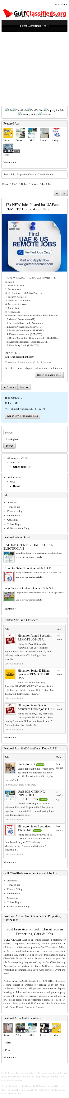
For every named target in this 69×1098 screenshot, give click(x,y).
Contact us (12, 519)
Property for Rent (30, 114)
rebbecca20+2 (13, 397)
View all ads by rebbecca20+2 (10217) (25, 408)
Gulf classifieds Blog (18, 528)
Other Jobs (45, 184)
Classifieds (21, 110)
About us (12, 502)
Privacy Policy (14, 511)
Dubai (24, 184)
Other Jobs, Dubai (14, 663)
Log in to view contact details (22, 415)
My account (61, 4)
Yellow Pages (14, 524)
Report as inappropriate (49, 374)
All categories (14, 458)
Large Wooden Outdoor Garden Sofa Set (28, 588)
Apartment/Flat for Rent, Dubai (21, 784)
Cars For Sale (37, 110)
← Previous (9, 386)
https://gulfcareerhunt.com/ (19, 356)
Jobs (10, 110)
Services (46, 114)
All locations (14, 477)
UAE (14, 184)
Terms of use (13, 506)
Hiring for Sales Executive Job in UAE (27, 568)
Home (5, 184)
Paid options (13, 515)
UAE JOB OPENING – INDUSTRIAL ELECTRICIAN (32, 795)
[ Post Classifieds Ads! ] (34, 25)
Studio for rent (26, 764)
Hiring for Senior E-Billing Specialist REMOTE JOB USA (34, 674)
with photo (13, 439)
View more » (9, 162)
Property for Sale (55, 110)
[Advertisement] (34, 69)
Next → (24, 386)
